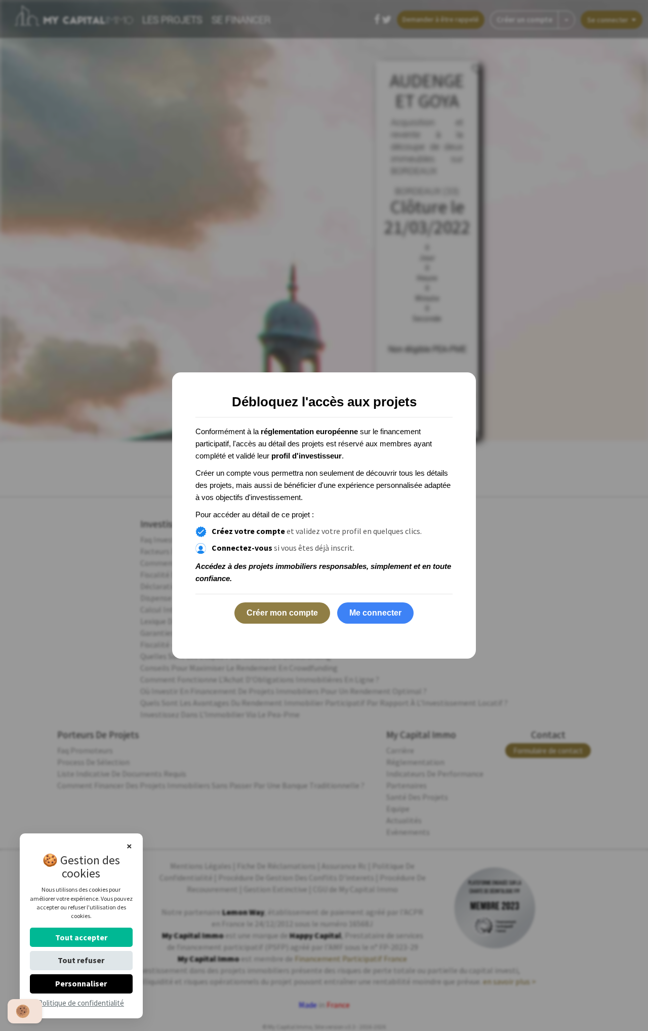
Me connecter (375, 612)
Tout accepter (81, 937)
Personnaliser (81, 983)
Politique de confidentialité (81, 1003)
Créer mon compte (282, 612)
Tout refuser (81, 960)
